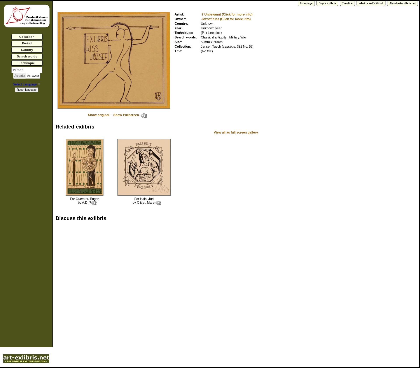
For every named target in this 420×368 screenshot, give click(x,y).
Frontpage (306, 3)
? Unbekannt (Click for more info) (226, 14)
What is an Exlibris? (371, 3)
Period (27, 43)
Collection (27, 36)
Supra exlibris (327, 3)
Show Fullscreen (126, 115)
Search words (27, 56)
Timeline (347, 3)
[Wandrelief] (144, 194)
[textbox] (26, 70)
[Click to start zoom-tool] (114, 107)
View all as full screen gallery (236, 132)
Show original (98, 115)
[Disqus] (123, 280)
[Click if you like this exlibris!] (143, 115)
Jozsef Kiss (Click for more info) (226, 19)
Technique (27, 63)
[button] (19, 76)
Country (27, 50)
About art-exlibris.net (402, 3)
